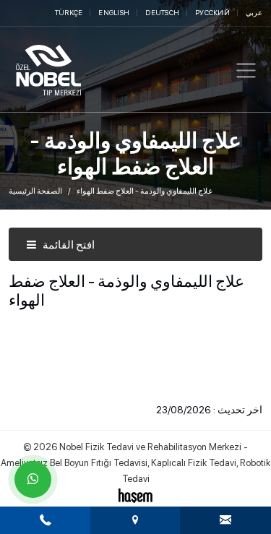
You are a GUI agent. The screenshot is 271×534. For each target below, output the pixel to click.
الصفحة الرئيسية (35, 191)
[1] (246, 70)
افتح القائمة (67, 244)
